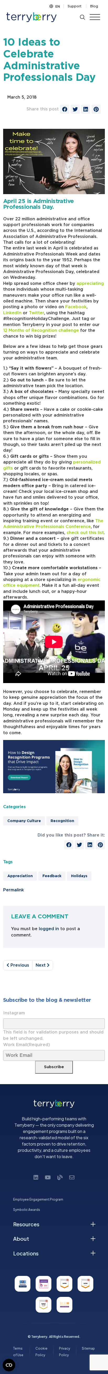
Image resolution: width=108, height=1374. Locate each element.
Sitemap (88, 1348)
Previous (19, 965)
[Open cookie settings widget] (9, 1365)
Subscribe (54, 1067)
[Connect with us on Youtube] (48, 1177)
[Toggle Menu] (95, 17)
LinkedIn (12, 313)
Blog (94, 6)
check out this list (85, 533)
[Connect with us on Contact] (71, 1177)
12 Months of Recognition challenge (41, 330)
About (21, 1238)
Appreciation (20, 876)
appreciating (90, 283)
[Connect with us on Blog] (60, 1177)
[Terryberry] (31, 17)
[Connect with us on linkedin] (36, 1177)
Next (41, 965)
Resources (26, 1224)
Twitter (36, 313)
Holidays (79, 876)
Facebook (76, 307)
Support (75, 6)
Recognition (62, 821)
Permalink (13, 890)
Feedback (51, 876)
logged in (49, 929)
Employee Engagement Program (38, 1199)
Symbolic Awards (26, 1210)
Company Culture (24, 821)
